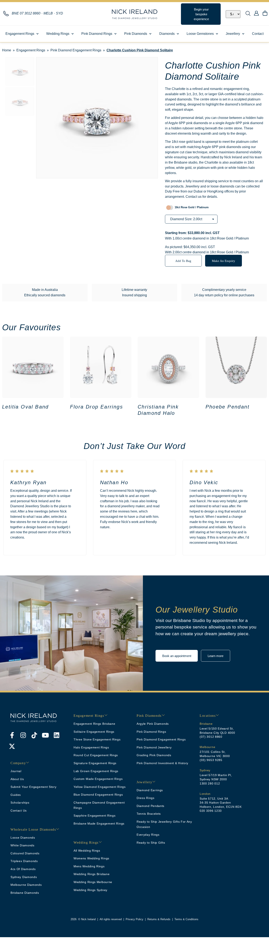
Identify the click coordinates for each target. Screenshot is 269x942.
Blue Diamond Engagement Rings (98, 794)
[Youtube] (45, 735)
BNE (26, 13)
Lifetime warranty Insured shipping (134, 292)
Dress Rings (145, 798)
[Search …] (248, 14)
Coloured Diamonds (25, 853)
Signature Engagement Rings (95, 763)
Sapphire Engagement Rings (95, 815)
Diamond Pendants (150, 806)
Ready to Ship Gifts (151, 842)
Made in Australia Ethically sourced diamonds (44, 292)
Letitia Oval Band (25, 407)
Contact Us (19, 810)
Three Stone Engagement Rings (97, 739)
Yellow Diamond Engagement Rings (100, 786)
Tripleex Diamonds (24, 861)
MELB (48, 13)
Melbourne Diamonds (26, 884)
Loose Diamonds (23, 837)
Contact (258, 33)
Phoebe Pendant (228, 407)
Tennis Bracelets (149, 813)
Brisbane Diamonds (25, 892)
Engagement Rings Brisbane (94, 723)
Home (6, 50)
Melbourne (207, 747)
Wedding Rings (57, 33)
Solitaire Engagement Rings (94, 731)
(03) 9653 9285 (211, 760)
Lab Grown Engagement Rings (96, 771)
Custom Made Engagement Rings (98, 779)
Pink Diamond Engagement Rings (75, 50)
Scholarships (20, 802)
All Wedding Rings (87, 850)
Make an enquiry (223, 261)
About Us (17, 779)
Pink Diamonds (135, 33)
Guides (16, 794)
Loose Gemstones (200, 33)
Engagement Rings (19, 33)
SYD (59, 13)
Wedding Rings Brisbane (91, 874)
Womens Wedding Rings (91, 858)
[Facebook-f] (12, 735)
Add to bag (183, 261)
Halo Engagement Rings (91, 747)
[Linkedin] (56, 735)
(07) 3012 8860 (211, 736)
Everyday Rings (148, 834)
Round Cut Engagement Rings (96, 755)
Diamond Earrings (150, 790)
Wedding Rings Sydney (90, 890)
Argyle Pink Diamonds (153, 723)
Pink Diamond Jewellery (154, 747)
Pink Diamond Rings (96, 33)
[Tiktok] (34, 735)
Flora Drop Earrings (96, 407)
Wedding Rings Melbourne (93, 882)
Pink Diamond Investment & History (162, 763)
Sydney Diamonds (24, 877)
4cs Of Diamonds (23, 869)
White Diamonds (22, 845)
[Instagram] (23, 735)
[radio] (190, 207)
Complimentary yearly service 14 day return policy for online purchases (224, 292)
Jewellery (233, 33)
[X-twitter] (12, 746)
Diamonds (167, 33)
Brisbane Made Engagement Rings (99, 823)
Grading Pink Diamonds (154, 755)
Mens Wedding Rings (89, 866)
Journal (16, 771)
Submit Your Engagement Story (34, 786)
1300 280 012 (210, 783)
